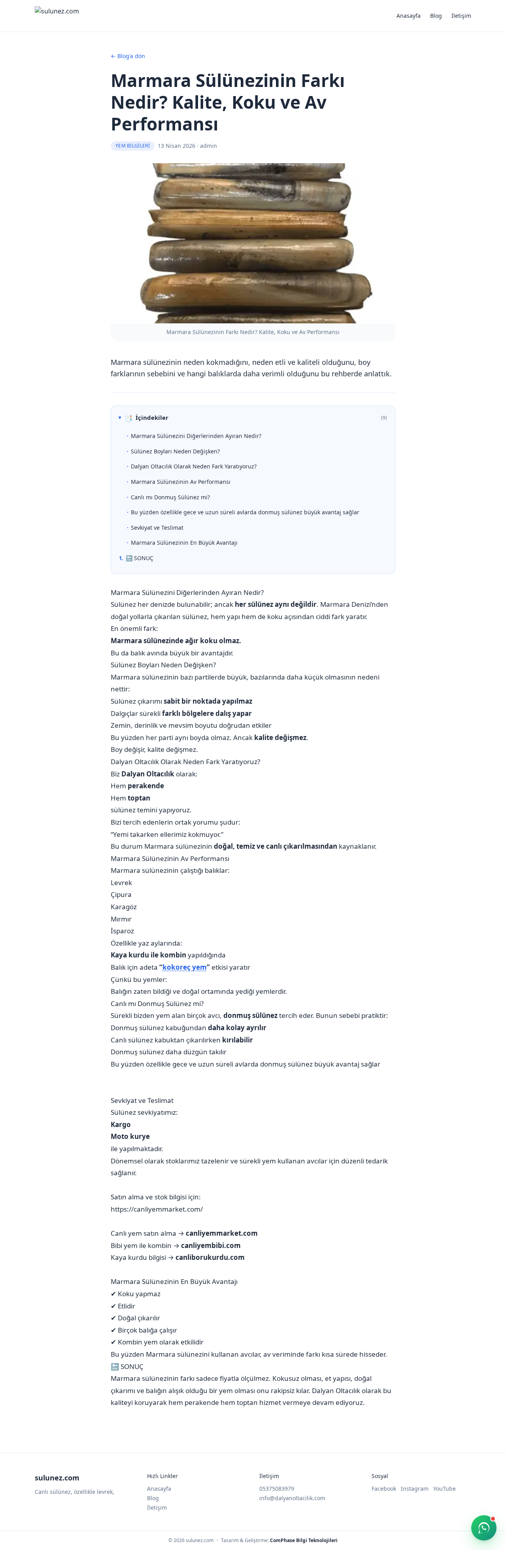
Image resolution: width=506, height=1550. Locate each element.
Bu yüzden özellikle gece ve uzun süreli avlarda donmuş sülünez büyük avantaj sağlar (245, 512)
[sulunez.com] (57, 15)
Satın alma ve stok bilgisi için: (156, 1196)
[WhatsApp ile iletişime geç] (484, 1528)
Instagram (415, 1488)
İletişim (461, 15)
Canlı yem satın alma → (184, 1233)
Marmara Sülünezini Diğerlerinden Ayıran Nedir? (196, 436)
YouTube (444, 1488)
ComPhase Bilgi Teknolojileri (304, 1540)
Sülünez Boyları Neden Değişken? (175, 451)
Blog (436, 15)
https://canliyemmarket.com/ (157, 1209)
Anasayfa (408, 15)
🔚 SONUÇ (139, 558)
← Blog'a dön (128, 56)
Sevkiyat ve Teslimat (157, 527)
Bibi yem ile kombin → (176, 1245)
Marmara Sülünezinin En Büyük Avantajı (184, 542)
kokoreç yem (184, 967)
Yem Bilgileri (132, 145)
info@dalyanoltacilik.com (292, 1498)
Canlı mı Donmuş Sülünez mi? (170, 497)
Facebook (384, 1488)
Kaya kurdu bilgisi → (178, 1257)
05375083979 (276, 1488)
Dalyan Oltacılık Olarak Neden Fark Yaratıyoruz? (194, 466)
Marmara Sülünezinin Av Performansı (180, 481)
